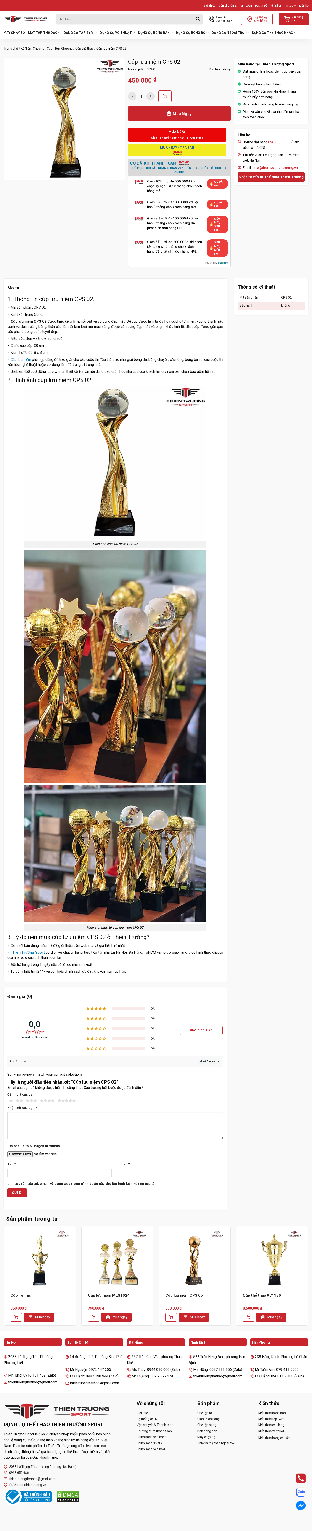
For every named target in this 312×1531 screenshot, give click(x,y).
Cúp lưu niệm (21, 359)
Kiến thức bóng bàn (272, 1413)
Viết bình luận (201, 1030)
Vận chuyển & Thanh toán (235, 5)
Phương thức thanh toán (154, 1431)
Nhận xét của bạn (22, 1108)
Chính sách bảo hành (152, 1437)
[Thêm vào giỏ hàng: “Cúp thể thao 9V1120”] (248, 1317)
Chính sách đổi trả (149, 1443)
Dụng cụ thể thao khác (272, 33)
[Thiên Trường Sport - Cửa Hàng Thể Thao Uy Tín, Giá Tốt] (26, 19)
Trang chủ (11, 48)
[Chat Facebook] (296, 1505)
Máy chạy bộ (14, 33)
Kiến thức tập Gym (271, 1419)
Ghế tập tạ (204, 1413)
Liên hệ (304, 5)
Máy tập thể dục (42, 33)
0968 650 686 (19, 1472)
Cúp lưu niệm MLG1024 (109, 1295)
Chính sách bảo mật (151, 1449)
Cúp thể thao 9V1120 (262, 1295)
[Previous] (3, 1279)
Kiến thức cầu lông (271, 1425)
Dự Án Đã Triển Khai (268, 5)
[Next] (308, 1279)
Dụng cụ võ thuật (116, 33)
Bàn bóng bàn (207, 1431)
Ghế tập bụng (206, 1425)
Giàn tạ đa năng (208, 1419)
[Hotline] (296, 1478)
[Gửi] (198, 19)
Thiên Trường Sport (28, 952)
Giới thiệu (210, 5)
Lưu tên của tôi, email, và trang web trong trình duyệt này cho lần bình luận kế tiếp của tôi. (85, 1184)
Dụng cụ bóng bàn (153, 33)
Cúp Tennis (21, 1295)
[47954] (165, 96)
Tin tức (288, 5)
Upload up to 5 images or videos (34, 1146)
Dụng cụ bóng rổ (190, 33)
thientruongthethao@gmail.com (32, 1479)
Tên (11, 1164)
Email (124, 1164)
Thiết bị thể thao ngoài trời (216, 1443)
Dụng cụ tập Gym (79, 33)
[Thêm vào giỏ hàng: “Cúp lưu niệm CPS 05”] (171, 1317)
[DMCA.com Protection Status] (67, 1496)
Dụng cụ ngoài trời (229, 33)
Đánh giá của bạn (20, 1094)
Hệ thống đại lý (147, 1419)
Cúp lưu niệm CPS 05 (184, 1295)
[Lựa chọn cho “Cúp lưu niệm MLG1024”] (93, 1317)
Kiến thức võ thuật (271, 1431)
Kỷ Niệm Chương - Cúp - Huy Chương (47, 48)
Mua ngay (42, 1317)
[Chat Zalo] (296, 1492)
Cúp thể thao (84, 48)
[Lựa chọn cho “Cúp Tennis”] (16, 1317)
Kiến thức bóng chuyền (274, 1438)
